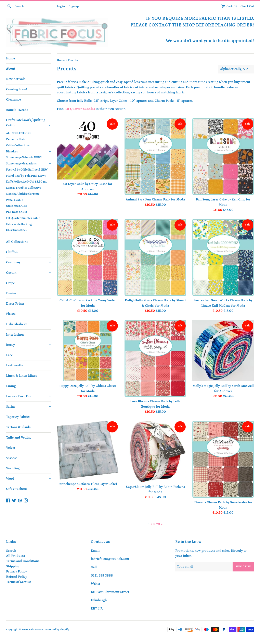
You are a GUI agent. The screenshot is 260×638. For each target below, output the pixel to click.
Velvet (10, 448)
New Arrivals (15, 79)
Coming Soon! (16, 89)
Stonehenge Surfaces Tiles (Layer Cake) (87, 484)
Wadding (13, 468)
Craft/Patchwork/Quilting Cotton (28, 122)
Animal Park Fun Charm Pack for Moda (155, 199)
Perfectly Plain (16, 139)
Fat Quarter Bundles (80, 109)
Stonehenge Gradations (28, 163)
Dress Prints (15, 303)
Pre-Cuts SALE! (16, 212)
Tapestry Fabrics (18, 417)
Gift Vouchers (16, 489)
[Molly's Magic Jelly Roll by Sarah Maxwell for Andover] (223, 350)
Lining (28, 386)
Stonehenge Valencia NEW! (23, 157)
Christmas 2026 (28, 230)
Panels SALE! (14, 200)
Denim (11, 293)
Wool (28, 478)
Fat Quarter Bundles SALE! (23, 218)
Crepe (28, 283)
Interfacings (15, 334)
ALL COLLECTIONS (18, 133)
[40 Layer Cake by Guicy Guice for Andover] (87, 148)
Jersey (28, 345)
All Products (15, 556)
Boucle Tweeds (17, 110)
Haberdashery (28, 324)
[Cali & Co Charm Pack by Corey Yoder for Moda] (87, 257)
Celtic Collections (17, 145)
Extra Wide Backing (19, 224)
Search (11, 551)
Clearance (13, 99)
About (10, 68)
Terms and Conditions (22, 561)
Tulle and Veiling (18, 437)
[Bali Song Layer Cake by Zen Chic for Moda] (223, 156)
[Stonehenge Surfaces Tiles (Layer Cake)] (87, 450)
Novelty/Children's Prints (22, 194)
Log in (61, 6)
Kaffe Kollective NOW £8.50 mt (26, 181)
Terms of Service (18, 582)
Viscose (28, 458)
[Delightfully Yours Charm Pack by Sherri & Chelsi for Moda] (155, 257)
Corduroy (28, 262)
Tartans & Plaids (28, 427)
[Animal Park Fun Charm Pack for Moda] (155, 156)
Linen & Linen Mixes (21, 376)
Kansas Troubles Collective (23, 187)
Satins (28, 406)
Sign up (74, 6)
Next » (157, 524)
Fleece (28, 314)
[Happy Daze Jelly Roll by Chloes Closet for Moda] (87, 350)
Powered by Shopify (57, 629)
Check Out (247, 6)
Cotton (28, 273)
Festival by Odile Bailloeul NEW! (27, 169)
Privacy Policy (16, 571)
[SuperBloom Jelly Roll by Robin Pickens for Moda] (155, 451)
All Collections (17, 242)
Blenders (28, 151)
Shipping (12, 566)
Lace (9, 355)
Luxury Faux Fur (28, 396)
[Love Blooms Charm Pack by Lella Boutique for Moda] (155, 358)
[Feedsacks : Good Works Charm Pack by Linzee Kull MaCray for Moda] (223, 257)
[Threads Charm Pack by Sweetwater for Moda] (223, 459)
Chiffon (12, 252)
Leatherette (14, 365)
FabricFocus (36, 629)
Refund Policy (16, 577)
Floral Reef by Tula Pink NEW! (26, 175)
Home (10, 58)
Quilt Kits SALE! (16, 206)
